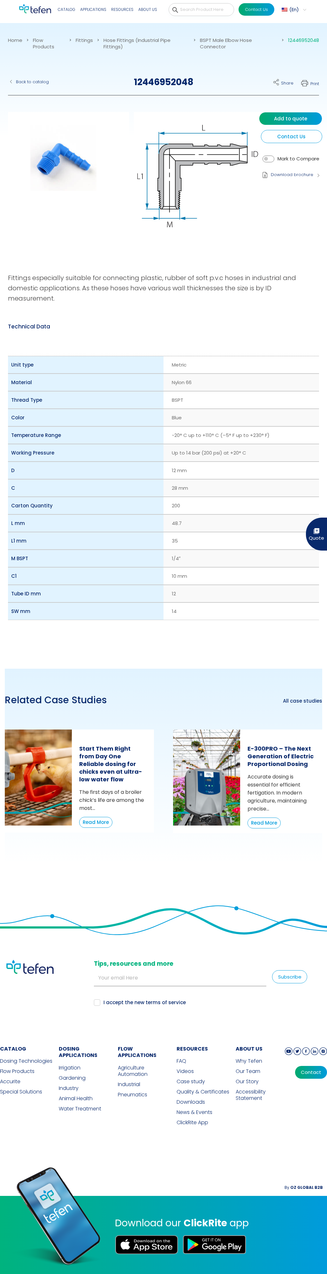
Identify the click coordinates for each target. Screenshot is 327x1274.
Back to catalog (32, 82)
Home (15, 40)
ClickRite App (192, 1122)
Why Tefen (249, 1061)
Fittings (84, 40)
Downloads (191, 1102)
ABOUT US (249, 1048)
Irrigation (69, 1068)
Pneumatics (132, 1095)
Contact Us (256, 9)
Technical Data (29, 326)
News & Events (194, 1112)
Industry (69, 1088)
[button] (293, 9)
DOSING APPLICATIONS (78, 1052)
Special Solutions (21, 1092)
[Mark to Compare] (268, 159)
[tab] (29, 326)
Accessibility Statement (251, 1095)
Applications (93, 9)
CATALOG (13, 1048)
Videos (185, 1071)
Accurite (10, 1081)
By (304, 1187)
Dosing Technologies (26, 1061)
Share (287, 83)
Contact (311, 1072)
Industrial (129, 1084)
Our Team (248, 1071)
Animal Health (76, 1098)
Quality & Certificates (203, 1092)
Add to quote (290, 118)
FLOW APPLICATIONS (137, 1052)
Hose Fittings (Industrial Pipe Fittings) (137, 43)
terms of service (166, 1002)
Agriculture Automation (133, 1071)
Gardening (72, 1078)
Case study (191, 1081)
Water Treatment (80, 1109)
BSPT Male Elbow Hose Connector (226, 43)
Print (314, 84)
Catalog (66, 9)
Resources (122, 9)
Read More (96, 822)
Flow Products (43, 43)
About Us (147, 9)
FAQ (181, 1061)
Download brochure (292, 175)
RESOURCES (192, 1048)
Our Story (247, 1081)
